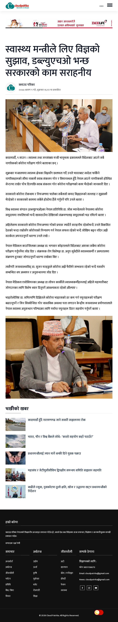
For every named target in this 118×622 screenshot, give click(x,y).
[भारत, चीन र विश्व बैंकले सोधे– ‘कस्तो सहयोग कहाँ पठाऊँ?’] (16, 441)
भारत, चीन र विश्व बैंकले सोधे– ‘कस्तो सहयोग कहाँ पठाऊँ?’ (60, 436)
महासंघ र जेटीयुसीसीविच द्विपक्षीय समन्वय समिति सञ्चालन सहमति (64, 470)
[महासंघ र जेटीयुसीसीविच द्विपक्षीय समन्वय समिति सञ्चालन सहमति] (16, 475)
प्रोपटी (63, 579)
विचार (8, 596)
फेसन (63, 585)
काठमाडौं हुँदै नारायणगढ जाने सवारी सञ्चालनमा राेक (57, 420)
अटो (62, 561)
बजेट (35, 585)
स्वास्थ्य (64, 590)
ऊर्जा (35, 567)
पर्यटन (8, 579)
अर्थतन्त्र (9, 567)
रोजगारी (36, 590)
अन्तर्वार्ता (9, 561)
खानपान (64, 567)
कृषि (35, 573)
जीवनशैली (10, 573)
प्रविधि (8, 585)
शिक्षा (35, 596)
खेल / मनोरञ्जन (67, 573)
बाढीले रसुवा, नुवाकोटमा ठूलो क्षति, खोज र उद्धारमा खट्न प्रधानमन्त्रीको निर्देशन (67, 489)
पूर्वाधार (36, 579)
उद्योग (35, 561)
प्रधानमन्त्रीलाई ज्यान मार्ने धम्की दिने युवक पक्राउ (54, 453)
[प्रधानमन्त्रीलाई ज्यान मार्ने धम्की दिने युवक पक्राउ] (16, 458)
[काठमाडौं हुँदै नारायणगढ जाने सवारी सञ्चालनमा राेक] (16, 424)
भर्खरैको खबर (17, 409)
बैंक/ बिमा (10, 590)
